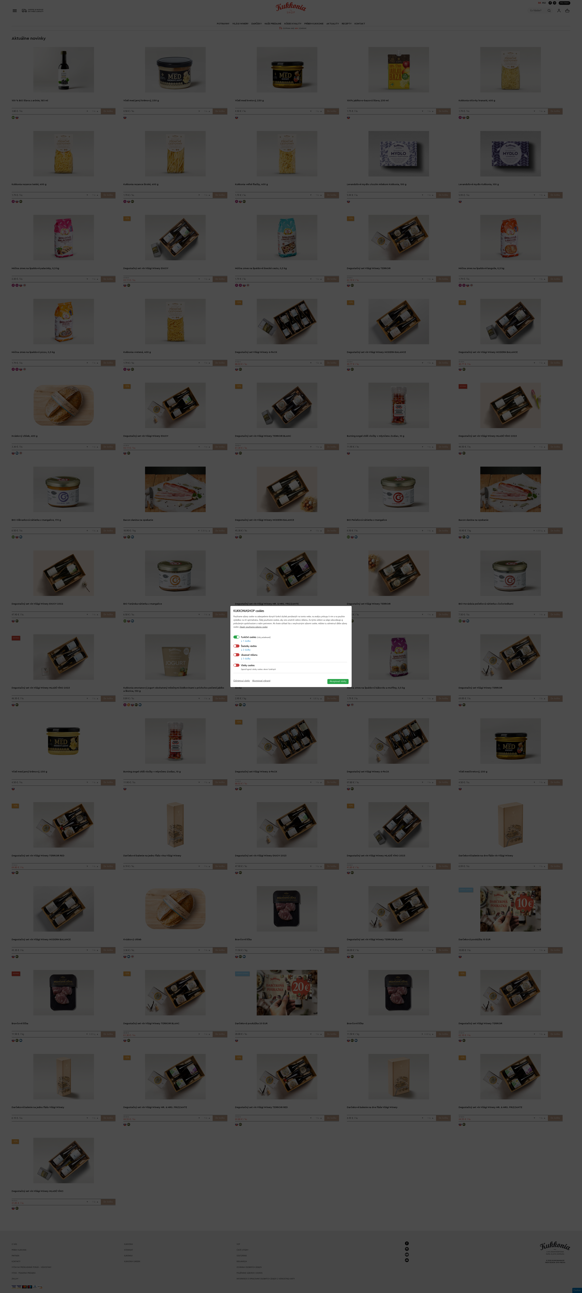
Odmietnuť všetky (241, 681)
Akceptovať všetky (338, 681)
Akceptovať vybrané (261, 681)
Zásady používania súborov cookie (254, 627)
